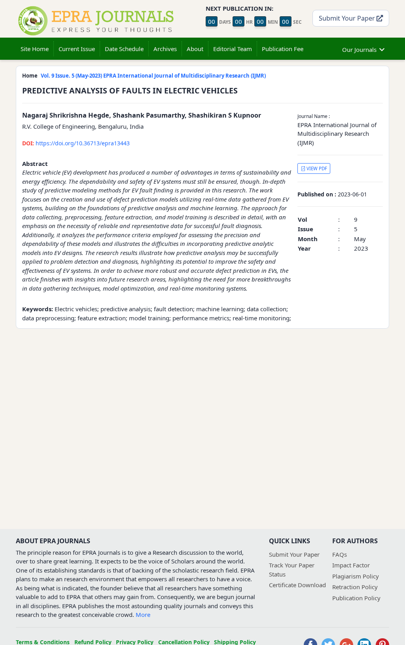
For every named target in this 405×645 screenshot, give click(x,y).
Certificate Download (297, 585)
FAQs (339, 554)
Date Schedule (124, 49)
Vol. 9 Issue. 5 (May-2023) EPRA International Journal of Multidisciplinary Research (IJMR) (153, 75)
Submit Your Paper (348, 18)
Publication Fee (282, 49)
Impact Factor (351, 565)
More (143, 614)
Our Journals (359, 49)
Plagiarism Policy (355, 576)
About (195, 49)
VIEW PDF (316, 168)
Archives (165, 49)
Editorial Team (232, 49)
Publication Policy (356, 598)
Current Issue (77, 49)
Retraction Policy (355, 587)
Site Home (35, 49)
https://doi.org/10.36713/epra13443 (76, 143)
